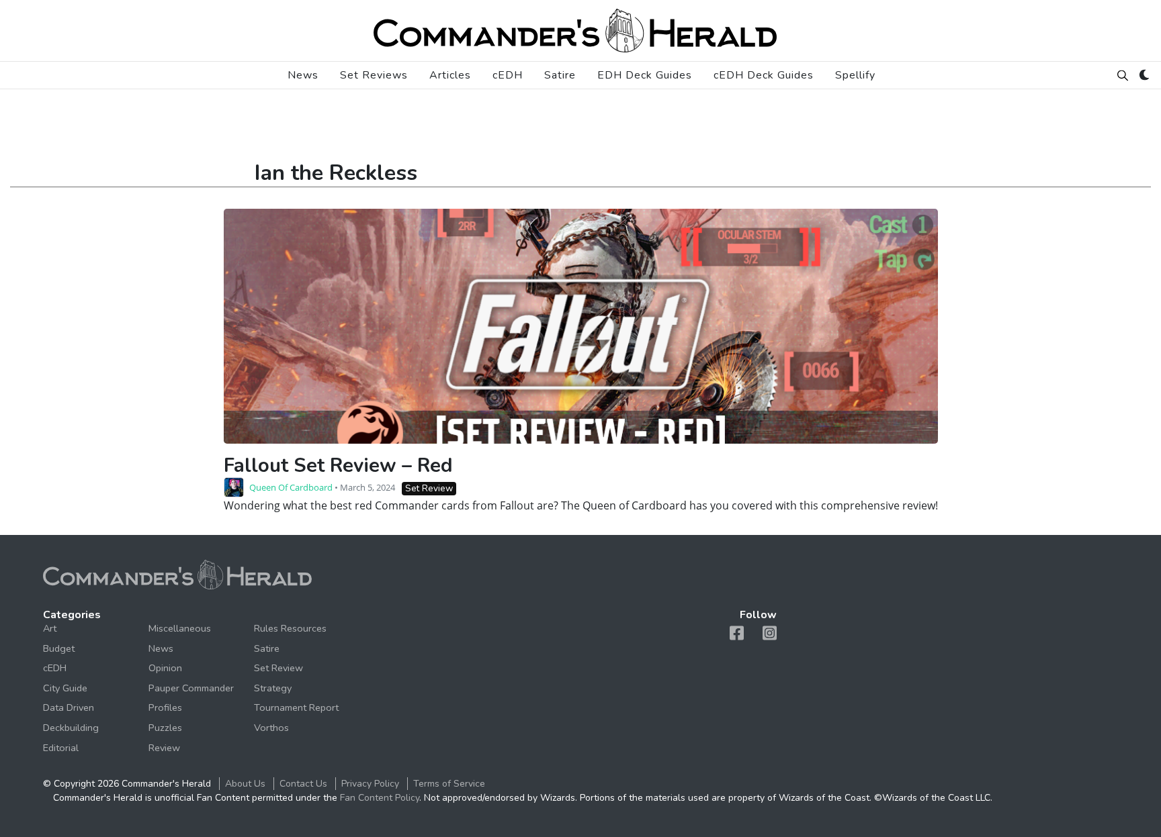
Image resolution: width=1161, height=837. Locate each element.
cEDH (507, 75)
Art (49, 628)
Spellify (855, 75)
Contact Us (303, 783)
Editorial (61, 747)
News (303, 75)
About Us (245, 783)
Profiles (165, 707)
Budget (59, 648)
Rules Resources (290, 628)
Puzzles (165, 727)
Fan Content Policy (379, 797)
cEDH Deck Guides (764, 75)
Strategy (273, 688)
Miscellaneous (179, 628)
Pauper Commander (191, 688)
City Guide (65, 688)
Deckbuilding (71, 727)
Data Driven (68, 707)
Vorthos (271, 727)
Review (164, 747)
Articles (450, 75)
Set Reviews (374, 75)
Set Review (429, 488)
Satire (560, 75)
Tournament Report (296, 707)
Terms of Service (449, 783)
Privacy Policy (370, 783)
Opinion (165, 668)
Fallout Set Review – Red (338, 465)
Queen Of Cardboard (291, 487)
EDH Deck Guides (644, 75)
